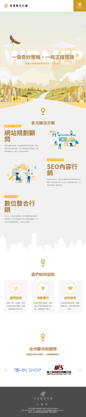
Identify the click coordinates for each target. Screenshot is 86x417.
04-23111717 (30, 410)
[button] (5, 370)
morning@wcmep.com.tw (52, 410)
